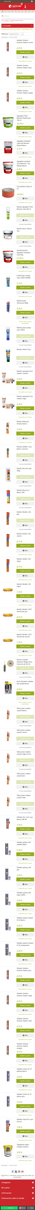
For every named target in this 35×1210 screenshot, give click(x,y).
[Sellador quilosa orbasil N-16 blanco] (8, 924)
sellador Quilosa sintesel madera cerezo (25, 41)
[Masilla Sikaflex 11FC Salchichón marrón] (8, 641)
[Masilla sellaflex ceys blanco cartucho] (8, 453)
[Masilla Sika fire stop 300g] (8, 475)
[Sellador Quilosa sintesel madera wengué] (8, 1050)
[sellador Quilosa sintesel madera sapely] (8, 97)
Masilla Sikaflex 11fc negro (24, 585)
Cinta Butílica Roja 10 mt (24, 188)
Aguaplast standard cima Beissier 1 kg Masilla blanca (23, 163)
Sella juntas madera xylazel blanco (24, 709)
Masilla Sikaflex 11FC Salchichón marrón (24, 636)
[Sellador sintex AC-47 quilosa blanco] (8, 1075)
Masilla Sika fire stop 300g (24, 470)
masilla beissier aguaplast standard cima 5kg (23, 252)
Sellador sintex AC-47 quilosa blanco (24, 1070)
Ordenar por (4, 34)
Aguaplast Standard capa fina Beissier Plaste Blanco (23, 143)
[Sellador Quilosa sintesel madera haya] (8, 72)
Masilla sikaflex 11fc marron (24, 535)
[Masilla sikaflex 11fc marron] (8, 540)
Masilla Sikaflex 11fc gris (24, 513)
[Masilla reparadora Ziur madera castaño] (8, 377)
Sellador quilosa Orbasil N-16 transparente (25, 944)
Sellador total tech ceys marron (25, 1121)
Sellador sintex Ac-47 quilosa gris (24, 1095)
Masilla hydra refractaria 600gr (22, 302)
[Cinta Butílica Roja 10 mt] (8, 193)
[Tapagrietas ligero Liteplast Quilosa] (8, 1151)
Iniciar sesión (7, 1)
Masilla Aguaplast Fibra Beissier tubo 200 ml (25, 208)
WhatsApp (10, 1207)
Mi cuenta (5, 1188)
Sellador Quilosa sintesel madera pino (24, 969)
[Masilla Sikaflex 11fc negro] (8, 590)
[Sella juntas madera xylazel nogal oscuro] (8, 758)
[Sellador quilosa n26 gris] (8, 874)
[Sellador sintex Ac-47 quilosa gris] (8, 1100)
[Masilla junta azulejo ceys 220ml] (8, 334)
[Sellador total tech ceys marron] (8, 1125)
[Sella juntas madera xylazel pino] (8, 780)
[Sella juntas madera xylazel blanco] (8, 714)
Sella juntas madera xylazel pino (24, 775)
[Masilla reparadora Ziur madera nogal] (8, 402)
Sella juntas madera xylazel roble (24, 796)
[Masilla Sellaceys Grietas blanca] (8, 428)
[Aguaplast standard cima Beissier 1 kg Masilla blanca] (8, 167)
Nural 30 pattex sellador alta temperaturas (25, 683)
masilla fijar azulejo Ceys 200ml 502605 (24, 277)
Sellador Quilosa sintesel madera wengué (22, 1046)
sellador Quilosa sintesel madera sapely (25, 92)
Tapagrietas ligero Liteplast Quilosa (23, 1146)
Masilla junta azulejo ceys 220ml (24, 329)
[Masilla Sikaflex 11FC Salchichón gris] (8, 615)
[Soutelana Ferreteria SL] (17, 6)
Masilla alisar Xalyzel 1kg (24, 230)
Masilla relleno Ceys (24, 349)
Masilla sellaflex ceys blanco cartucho (24, 448)
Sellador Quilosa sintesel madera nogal (24, 995)
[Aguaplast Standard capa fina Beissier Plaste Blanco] (8, 147)
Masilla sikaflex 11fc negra (24, 560)
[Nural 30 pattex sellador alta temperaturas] (8, 688)
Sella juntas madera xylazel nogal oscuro (24, 753)
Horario (23, 1207)
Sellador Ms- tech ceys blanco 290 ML (25, 818)
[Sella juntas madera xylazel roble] (8, 801)
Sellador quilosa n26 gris (24, 869)
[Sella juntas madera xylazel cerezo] (8, 736)
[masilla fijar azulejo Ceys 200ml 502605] (8, 282)
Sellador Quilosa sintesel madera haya (24, 67)
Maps (32, 1207)
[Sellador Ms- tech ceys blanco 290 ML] (8, 823)
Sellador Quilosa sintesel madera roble (24, 1020)
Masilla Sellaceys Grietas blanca (23, 423)
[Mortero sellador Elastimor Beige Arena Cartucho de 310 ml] (8, 666)
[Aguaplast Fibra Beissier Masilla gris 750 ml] (8, 122)
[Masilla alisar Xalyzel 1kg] (8, 235)
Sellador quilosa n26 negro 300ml (24, 894)
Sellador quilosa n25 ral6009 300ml (24, 843)
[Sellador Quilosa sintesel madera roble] (8, 1025)
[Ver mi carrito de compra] (32, 1)
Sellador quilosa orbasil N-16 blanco (25, 919)
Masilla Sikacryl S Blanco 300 (23, 491)
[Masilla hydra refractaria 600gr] (8, 307)
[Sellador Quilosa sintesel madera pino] (8, 974)
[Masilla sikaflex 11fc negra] (8, 565)
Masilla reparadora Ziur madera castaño (25, 372)
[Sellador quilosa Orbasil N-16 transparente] (8, 949)
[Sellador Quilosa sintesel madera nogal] (8, 1000)
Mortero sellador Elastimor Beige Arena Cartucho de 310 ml (24, 662)
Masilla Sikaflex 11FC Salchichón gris (24, 610)
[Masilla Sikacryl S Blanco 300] (8, 496)
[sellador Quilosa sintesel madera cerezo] (8, 46)
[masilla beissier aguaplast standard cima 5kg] (8, 256)
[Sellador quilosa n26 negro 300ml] (8, 899)
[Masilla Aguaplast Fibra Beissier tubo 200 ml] (8, 213)
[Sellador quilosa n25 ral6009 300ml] (8, 848)
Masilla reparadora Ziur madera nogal (25, 397)
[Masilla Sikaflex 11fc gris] (8, 518)
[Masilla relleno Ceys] (8, 356)
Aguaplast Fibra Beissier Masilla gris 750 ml (24, 118)
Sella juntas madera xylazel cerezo (24, 731)
